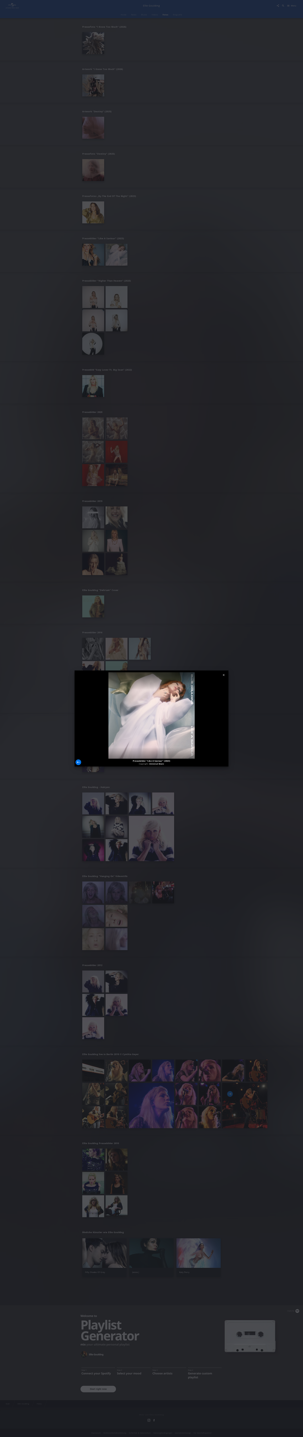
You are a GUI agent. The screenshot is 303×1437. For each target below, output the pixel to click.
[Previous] (78, 762)
